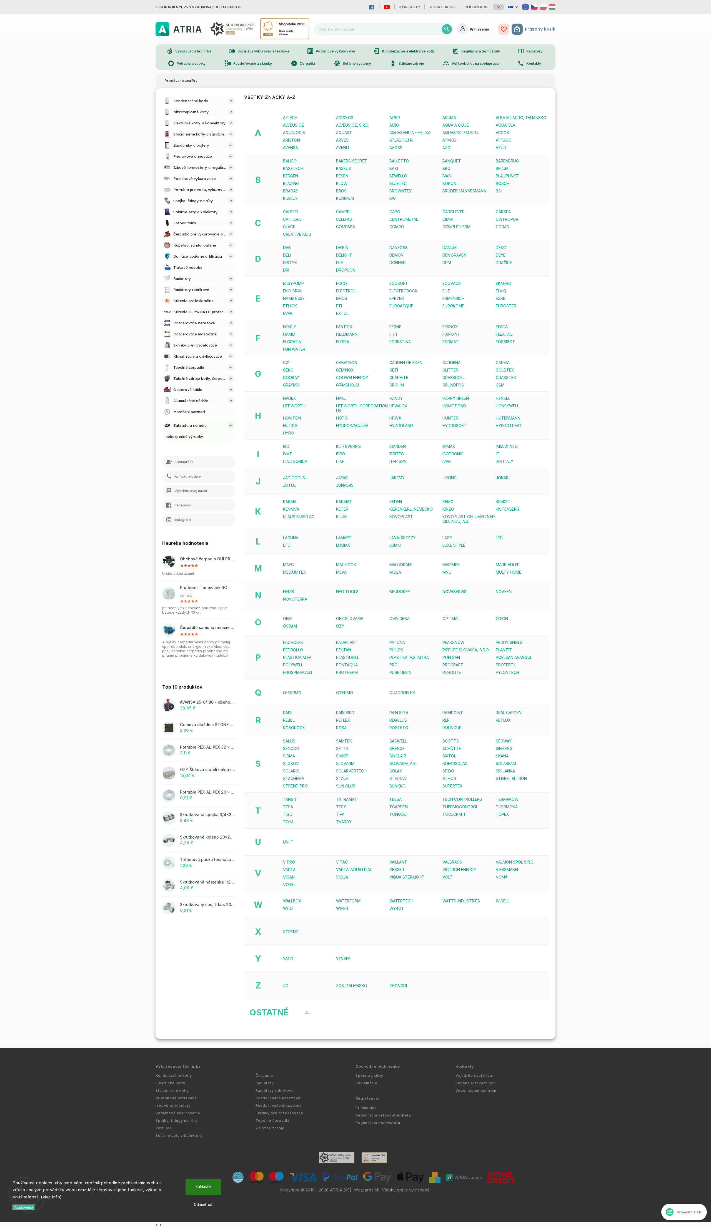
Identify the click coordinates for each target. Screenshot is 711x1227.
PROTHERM (347, 672)
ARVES (342, 140)
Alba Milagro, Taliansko (521, 117)
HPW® (395, 418)
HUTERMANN (508, 418)
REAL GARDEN (509, 712)
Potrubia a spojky (187, 63)
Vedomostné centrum (475, 1090)
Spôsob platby (369, 1075)
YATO (288, 958)
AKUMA (449, 117)
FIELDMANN (346, 334)
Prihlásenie (366, 1108)
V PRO (289, 862)
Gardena (451, 362)
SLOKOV (291, 763)
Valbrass (452, 862)
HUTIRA (290, 425)
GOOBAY (291, 377)
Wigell (502, 901)
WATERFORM (348, 901)
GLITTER (450, 370)
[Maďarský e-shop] (552, 7)
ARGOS (502, 132)
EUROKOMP (453, 305)
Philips (396, 650)
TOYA (288, 821)
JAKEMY (397, 477)
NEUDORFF (399, 591)
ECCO (341, 283)
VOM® (502, 877)
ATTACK (503, 140)
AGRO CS (344, 117)
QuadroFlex (402, 692)
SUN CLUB (345, 786)
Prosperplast (298, 672)
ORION (502, 618)
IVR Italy (504, 461)
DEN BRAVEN (454, 255)
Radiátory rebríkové (275, 1090)
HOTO (342, 418)
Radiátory (529, 51)
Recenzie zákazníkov (475, 1083)
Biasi (447, 176)
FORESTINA (400, 341)
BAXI (393, 168)
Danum (449, 247)
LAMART (344, 537)
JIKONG (449, 477)
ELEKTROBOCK (403, 290)
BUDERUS (345, 198)
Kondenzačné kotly (174, 1075)
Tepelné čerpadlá (272, 1120)
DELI (287, 255)
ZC (285, 985)
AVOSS (395, 147)
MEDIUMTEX (294, 572)
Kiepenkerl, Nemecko (411, 509)
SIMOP (342, 756)
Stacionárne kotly (172, 1090)
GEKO (288, 370)
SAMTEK (344, 741)
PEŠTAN (343, 650)
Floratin (292, 341)
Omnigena (399, 618)
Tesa (288, 806)
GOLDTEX (505, 370)
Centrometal (403, 219)
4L (307, 1012)
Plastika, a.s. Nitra (409, 657)
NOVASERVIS (454, 591)
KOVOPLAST (401, 516)
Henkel (503, 398)
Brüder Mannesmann (464, 191)
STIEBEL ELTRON (511, 778)
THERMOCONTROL (460, 806)
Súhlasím (203, 1187)
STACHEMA (293, 778)
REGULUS (398, 720)
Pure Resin (400, 672)
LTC (286, 545)
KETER (342, 509)
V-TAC (342, 862)
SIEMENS (504, 748)
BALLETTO (399, 161)
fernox (450, 326)
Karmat (344, 501)
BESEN (342, 176)
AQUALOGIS (294, 132)
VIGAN (289, 877)
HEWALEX (398, 405)
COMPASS (345, 226)
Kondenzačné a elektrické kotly (404, 51)
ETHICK (290, 305)
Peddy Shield (509, 642)
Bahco (290, 161)
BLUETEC (398, 183)
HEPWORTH (294, 405)
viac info (51, 1197)
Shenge (397, 748)
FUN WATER (294, 349)
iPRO (340, 453)
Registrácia (368, 1098)
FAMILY (289, 326)
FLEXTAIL (504, 334)
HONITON (292, 418)
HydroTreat (509, 425)
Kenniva (291, 509)
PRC (393, 665)
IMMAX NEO (507, 446)
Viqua (342, 877)
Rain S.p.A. (399, 712)
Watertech (401, 901)
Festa (502, 326)
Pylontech (507, 672)
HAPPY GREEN (455, 398)
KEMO (448, 501)
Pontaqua (347, 665)
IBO (286, 446)
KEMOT (503, 501)
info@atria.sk (366, 1190)
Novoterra (295, 599)
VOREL (289, 884)
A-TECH (290, 117)
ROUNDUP (452, 727)
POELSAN (451, 657)
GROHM (396, 385)
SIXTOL (449, 756)
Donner (397, 262)
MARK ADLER (508, 564)
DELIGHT (344, 255)
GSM (500, 385)
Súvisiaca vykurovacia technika (259, 51)
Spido (448, 771)
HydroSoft (454, 425)
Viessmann (507, 869)
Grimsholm (347, 385)
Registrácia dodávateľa (378, 1123)
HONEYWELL (507, 405)
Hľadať (447, 29)
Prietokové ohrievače (176, 1098)
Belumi (502, 168)
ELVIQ (501, 290)
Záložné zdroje (407, 63)
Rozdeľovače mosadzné (279, 1105)
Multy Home (508, 572)
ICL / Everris (348, 446)
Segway (504, 741)
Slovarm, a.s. (403, 763)
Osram (290, 626)
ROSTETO (398, 727)
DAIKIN (342, 247)
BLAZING (291, 183)
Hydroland (401, 425)
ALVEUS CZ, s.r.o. (352, 125)
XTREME (291, 931)
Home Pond (454, 405)
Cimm (447, 219)
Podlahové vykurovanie (331, 51)
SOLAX (395, 771)
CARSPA (503, 211)
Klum (341, 516)
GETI (393, 370)
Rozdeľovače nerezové (278, 1098)
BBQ (446, 168)
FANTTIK (344, 326)
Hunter (450, 418)
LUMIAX (343, 545)
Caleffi (290, 211)
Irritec (396, 453)
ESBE (500, 298)
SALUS (289, 741)
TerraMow (507, 799)
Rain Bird (345, 712)
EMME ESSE (294, 298)
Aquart (344, 132)
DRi (286, 270)
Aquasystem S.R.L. (461, 132)
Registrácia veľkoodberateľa (383, 1115)
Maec (288, 564)
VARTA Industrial (354, 869)
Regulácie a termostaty (476, 51)
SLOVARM (345, 763)
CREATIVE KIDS (297, 234)
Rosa (341, 727)
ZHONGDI (398, 985)
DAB (287, 247)
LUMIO (395, 545)
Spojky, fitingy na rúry (176, 1120)
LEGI (500, 537)
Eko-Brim (292, 290)
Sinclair (397, 756)
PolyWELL (293, 665)
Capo (394, 211)
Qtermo (344, 692)
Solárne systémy (352, 63)
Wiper (342, 908)
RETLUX (503, 720)
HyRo (288, 433)
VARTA (289, 869)
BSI (499, 191)
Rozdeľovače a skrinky (248, 63)
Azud (501, 147)
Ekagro (503, 283)
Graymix (291, 385)
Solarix (291, 771)
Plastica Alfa (297, 657)
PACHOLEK (293, 642)
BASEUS (343, 168)
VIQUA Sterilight (406, 877)
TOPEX (502, 814)
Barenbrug (507, 161)
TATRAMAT (346, 799)
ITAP (340, 461)
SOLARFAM (506, 763)
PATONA (397, 642)
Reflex (343, 720)
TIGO (287, 814)
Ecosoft (398, 283)
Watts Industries (461, 901)
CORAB (502, 226)
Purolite (451, 672)
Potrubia (164, 1128)
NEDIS (288, 591)
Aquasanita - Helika (409, 132)
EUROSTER (506, 305)
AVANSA (290, 147)
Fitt (393, 334)
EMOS (341, 298)
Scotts (450, 741)
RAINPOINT (452, 712)
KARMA (289, 501)
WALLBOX (292, 901)
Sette (342, 748)
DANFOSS (398, 247)
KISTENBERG (507, 509)
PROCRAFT (452, 665)
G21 (286, 362)
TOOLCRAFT (454, 814)
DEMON (396, 255)
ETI (339, 305)
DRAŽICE (504, 262)
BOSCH (502, 183)
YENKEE (343, 958)
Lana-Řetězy (402, 537)
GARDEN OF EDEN (405, 362)
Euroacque (401, 305)
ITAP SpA (397, 461)
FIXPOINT (451, 334)
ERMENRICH (453, 298)
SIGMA (289, 756)
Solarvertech (351, 771)
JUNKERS (345, 485)
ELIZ (446, 290)
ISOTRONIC (453, 453)
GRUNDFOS (453, 385)
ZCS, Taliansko (351, 985)
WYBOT (396, 908)
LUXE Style (453, 545)
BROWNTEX (400, 191)
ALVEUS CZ (293, 125)
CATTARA (292, 219)
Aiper (394, 117)
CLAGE (289, 226)
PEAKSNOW (453, 642)
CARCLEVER (453, 211)
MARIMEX (451, 564)
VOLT (447, 877)
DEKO (501, 247)
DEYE (500, 255)
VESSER (396, 869)
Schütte (451, 748)
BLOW (341, 183)
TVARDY (344, 821)
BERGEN (290, 176)
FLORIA (342, 341)
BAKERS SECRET (351, 161)
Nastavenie (24, 1207)
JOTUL (289, 485)
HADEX (289, 398)
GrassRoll (453, 377)
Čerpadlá (303, 63)
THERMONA (507, 806)
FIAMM (289, 334)
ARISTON (291, 140)
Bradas (290, 191)
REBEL (288, 720)
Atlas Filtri (401, 140)
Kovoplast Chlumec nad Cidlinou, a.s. (468, 519)
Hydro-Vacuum (352, 425)
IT (497, 453)
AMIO (394, 125)
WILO (288, 908)
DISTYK (290, 262)
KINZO (448, 509)
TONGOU (398, 814)
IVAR (446, 461)
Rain (287, 712)
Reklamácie (476, 7)
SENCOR (291, 748)
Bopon (449, 183)
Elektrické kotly (170, 1083)
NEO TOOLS (347, 591)
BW (392, 198)
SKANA (502, 756)
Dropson (345, 270)
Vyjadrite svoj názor (474, 1075)
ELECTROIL (346, 290)
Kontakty (409, 7)
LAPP (447, 537)
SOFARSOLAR (454, 763)
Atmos (449, 140)
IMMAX (448, 446)
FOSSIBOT (505, 341)
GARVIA (503, 362)
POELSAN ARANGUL (514, 657)
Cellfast (345, 219)
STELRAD (398, 778)
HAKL (341, 398)
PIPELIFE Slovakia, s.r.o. (465, 650)
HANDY (396, 398)
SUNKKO (397, 786)
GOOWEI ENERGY (352, 377)
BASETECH (293, 168)
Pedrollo (293, 650)
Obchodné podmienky (378, 1066)
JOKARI (502, 477)
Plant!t (504, 650)
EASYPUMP (293, 283)
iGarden (397, 446)
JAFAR (342, 477)
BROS (341, 191)
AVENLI (342, 147)
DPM (446, 262)
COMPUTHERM (456, 226)
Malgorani (400, 564)
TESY (341, 806)
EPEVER (396, 298)
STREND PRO (295, 786)
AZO (446, 147)
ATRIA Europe (442, 7)
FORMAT (450, 341)
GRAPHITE (398, 377)
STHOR (449, 778)
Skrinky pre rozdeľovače (279, 1113)
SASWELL (398, 741)
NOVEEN (504, 591)
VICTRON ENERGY (459, 869)
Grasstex (506, 377)
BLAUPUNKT (507, 176)
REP (446, 720)
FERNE (395, 326)
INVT (287, 453)
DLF (339, 262)
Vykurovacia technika (188, 51)
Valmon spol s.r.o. (515, 862)
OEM (287, 618)
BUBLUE (290, 198)
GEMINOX (345, 370)
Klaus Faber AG (298, 516)
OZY (340, 626)
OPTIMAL (450, 618)
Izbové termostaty (173, 1105)
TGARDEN (398, 806)
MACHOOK (346, 564)
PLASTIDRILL (347, 657)
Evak (288, 313)
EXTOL (342, 313)
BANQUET (451, 161)
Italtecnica (295, 461)
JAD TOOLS (294, 477)
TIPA (340, 814)
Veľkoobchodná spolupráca (470, 63)
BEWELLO (398, 176)
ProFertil (506, 665)
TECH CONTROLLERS (462, 799)
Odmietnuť (203, 1205)
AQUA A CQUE (455, 125)
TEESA (395, 799)
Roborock (294, 727)
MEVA (341, 572)
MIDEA (395, 572)
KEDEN (395, 501)
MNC (446, 572)
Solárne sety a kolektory (179, 1135)
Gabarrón (346, 362)
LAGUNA (290, 537)
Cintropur (507, 219)
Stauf (342, 778)
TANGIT (290, 799)
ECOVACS (451, 283)
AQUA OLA (505, 125)
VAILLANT (398, 862)
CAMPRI (343, 211)
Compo (396, 226)
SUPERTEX (452, 786)
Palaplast (346, 642)
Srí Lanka (505, 771)
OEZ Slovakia (349, 618)
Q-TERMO (292, 692)
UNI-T (288, 842)
